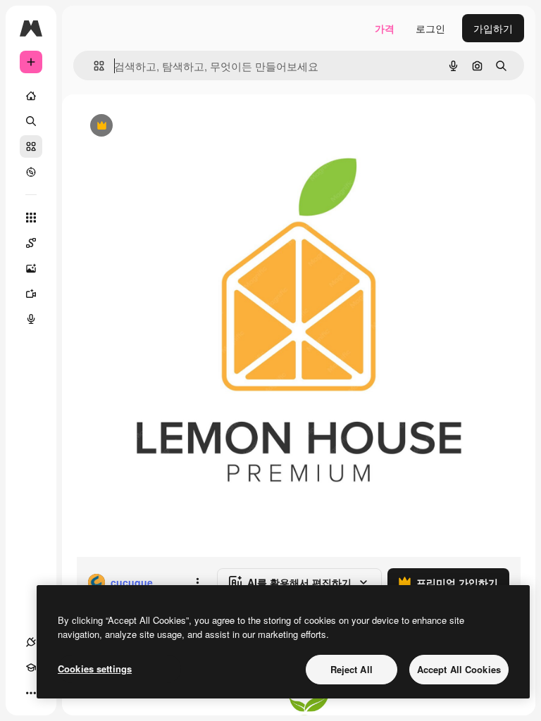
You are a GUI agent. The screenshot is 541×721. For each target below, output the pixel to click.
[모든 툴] (31, 217)
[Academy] (31, 667)
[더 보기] (31, 693)
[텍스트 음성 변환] (31, 319)
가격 (384, 28)
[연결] (31, 642)
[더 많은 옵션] (197, 582)
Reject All (351, 669)
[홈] (31, 95)
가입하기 (493, 28)
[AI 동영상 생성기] (31, 293)
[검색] (31, 121)
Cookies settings (95, 668)
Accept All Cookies (459, 669)
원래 (157, 126)
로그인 (430, 28)
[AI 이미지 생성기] (31, 268)
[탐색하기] (31, 172)
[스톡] (31, 146)
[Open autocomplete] (93, 66)
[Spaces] (31, 243)
